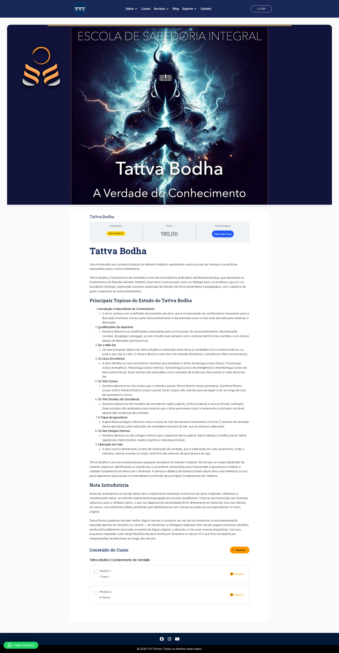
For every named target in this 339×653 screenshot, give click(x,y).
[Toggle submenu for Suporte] (195, 9)
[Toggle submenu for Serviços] (167, 9)
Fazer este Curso (223, 234)
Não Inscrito (116, 233)
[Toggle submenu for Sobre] (136, 9)
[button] (261, 8)
